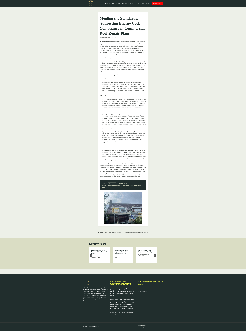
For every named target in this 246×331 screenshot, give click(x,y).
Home (106, 3)
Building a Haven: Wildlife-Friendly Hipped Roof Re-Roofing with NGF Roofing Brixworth (110, 232)
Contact (148, 3)
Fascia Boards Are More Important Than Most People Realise (99, 251)
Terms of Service (142, 325)
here (106, 184)
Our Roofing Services (114, 3)
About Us (138, 3)
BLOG (143, 3)
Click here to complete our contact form (112, 185)
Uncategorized (103, 14)
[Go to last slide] (91, 255)
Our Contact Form (142, 291)
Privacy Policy (141, 328)
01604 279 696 (157, 3)
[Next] (155, 255)
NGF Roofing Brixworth (105, 37)
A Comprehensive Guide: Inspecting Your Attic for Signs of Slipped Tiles (136, 232)
